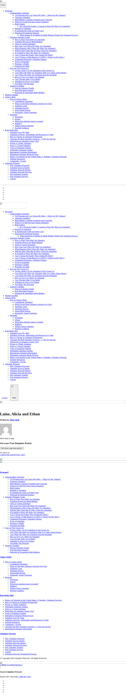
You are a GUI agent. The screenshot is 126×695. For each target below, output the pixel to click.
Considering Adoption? (24, 101)
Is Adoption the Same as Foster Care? (29, 31)
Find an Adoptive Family (24, 88)
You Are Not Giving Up (19, 68)
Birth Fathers (20, 24)
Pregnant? (9, 11)
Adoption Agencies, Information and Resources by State (32, 135)
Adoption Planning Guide (20, 37)
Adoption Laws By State (19, 132)
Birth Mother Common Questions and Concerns (33, 20)
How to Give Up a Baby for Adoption (29, 77)
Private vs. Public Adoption (20, 143)
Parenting (13, 115)
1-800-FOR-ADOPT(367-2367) (12, 455)
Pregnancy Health (22, 64)
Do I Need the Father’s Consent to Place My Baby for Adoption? (45, 26)
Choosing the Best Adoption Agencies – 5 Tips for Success (33, 139)
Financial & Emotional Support (27, 33)
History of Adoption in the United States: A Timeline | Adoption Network (38, 157)
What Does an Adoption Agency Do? (24, 141)
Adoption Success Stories (20, 168)
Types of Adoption (22, 62)
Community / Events (18, 161)
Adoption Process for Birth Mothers (29, 42)
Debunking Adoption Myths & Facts (24, 154)
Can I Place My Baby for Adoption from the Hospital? (36, 75)
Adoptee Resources (17, 159)
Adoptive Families (17, 86)
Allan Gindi (14, 420)
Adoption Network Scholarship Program (20, 654)
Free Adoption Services (19, 176)
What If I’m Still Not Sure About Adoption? (32, 22)
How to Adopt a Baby (18, 99)
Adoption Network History (20, 170)
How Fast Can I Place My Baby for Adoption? (33, 46)
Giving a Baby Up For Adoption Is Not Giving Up (34, 70)
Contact (5, 398)
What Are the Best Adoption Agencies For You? (33, 104)
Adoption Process (22, 108)
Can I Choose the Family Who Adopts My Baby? (34, 55)
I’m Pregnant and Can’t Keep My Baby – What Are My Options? (40, 15)
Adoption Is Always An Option (27, 82)
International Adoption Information (23, 152)
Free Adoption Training (19, 174)
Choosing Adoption (22, 17)
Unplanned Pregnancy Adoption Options (31, 59)
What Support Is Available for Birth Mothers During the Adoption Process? (49, 35)
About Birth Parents (22, 110)
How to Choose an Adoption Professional (26, 137)
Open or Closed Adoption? (25, 44)
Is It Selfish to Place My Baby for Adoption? (32, 53)
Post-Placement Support (24, 90)
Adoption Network (12, 163)
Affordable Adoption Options (21, 150)
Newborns (19, 117)
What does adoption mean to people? (29, 121)
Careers (13, 179)
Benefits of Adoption (23, 28)
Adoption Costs (21, 106)
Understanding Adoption (19, 13)
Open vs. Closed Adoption (20, 146)
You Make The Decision (24, 84)
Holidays (18, 123)
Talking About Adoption (24, 126)
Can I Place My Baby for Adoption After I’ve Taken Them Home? (41, 73)
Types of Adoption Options (20, 148)
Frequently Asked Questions (26, 112)
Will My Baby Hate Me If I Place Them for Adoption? (36, 51)
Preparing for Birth (22, 66)
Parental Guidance (22, 128)
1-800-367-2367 (24, 677)
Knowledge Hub (11, 130)
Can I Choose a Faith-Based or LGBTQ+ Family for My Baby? (39, 57)
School (17, 119)
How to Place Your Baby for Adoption (30, 40)
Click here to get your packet (12, 448)
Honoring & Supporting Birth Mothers (30, 93)
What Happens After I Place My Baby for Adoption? (35, 48)
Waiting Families (11, 95)
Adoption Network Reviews (21, 172)
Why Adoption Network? (20, 165)
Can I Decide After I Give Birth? (27, 79)
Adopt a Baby (10, 97)
